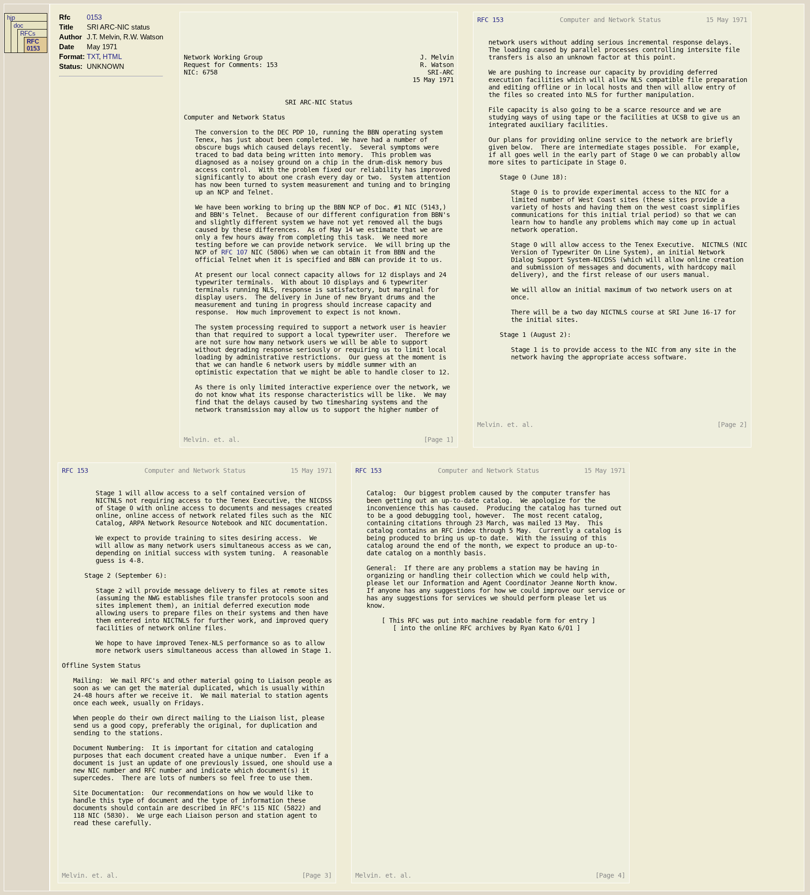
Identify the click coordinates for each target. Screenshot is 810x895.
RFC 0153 (33, 45)
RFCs (28, 33)
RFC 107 (234, 252)
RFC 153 (490, 19)
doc (18, 25)
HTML (112, 56)
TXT (93, 56)
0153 (94, 17)
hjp (11, 17)
